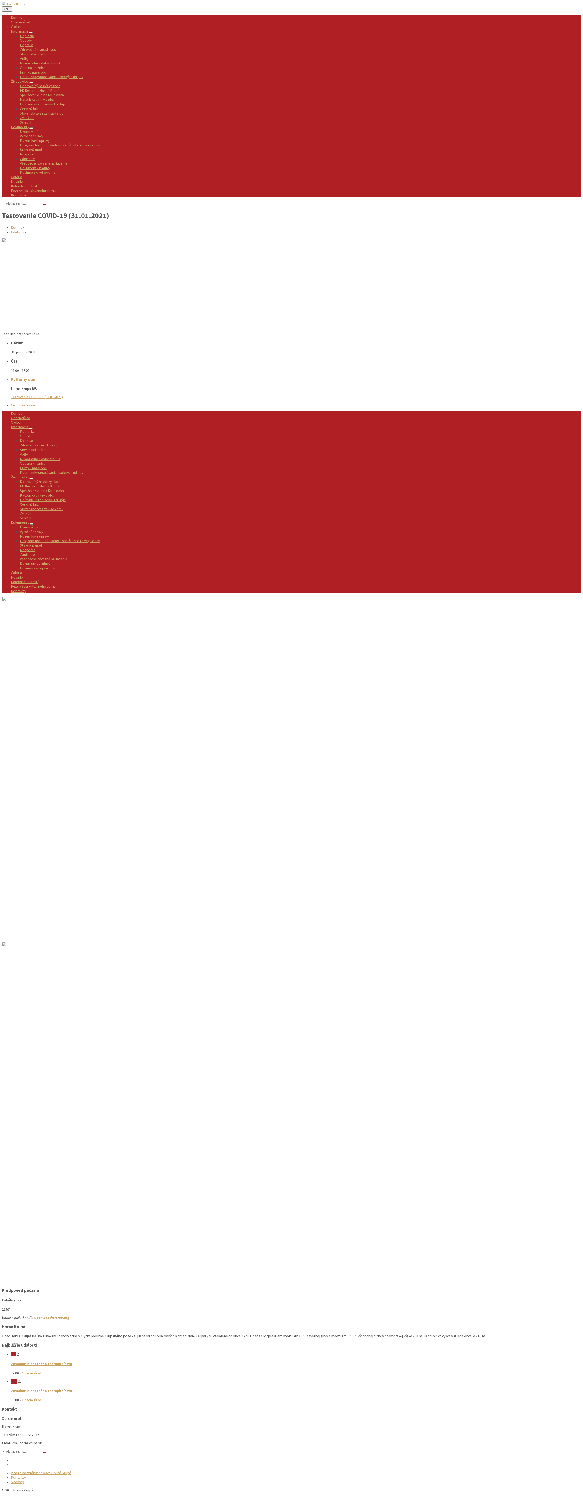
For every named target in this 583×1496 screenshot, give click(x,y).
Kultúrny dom (23, 379)
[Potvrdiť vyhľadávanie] (44, 204)
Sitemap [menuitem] (17, 1482)
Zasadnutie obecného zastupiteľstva (41, 1363)
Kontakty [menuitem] (18, 1477)
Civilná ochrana (23, 405)
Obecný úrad (31, 1373)
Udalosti (17, 232)
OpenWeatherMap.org (51, 1317)
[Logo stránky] (13, 4)
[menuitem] (16, 17)
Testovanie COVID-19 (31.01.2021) (37, 397)
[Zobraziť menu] (31, 32)
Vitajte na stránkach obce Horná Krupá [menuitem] (41, 1473)
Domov (16, 227)
